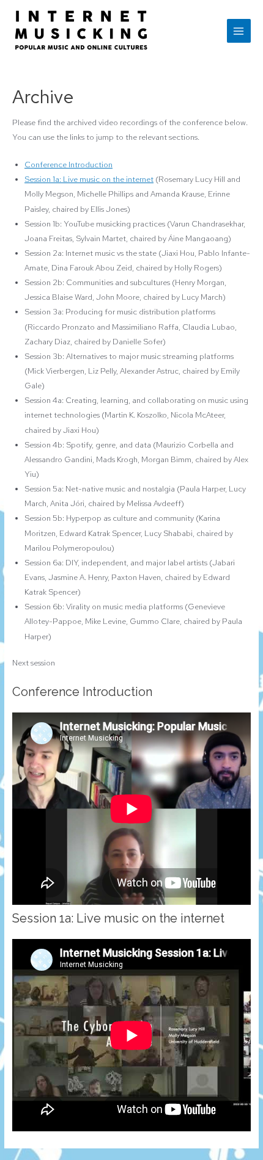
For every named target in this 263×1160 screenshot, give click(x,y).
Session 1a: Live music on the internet (89, 179)
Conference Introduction (68, 164)
